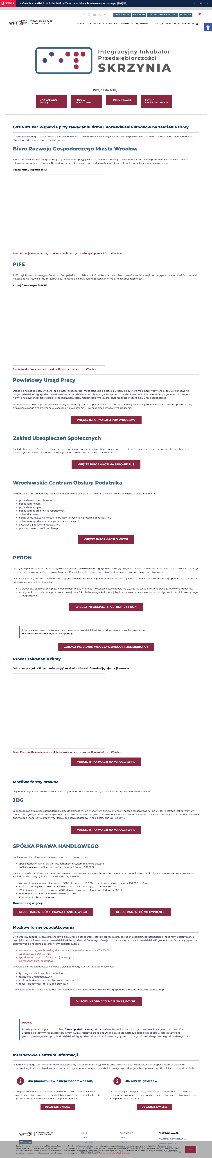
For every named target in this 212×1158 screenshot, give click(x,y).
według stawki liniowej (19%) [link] (35, 953)
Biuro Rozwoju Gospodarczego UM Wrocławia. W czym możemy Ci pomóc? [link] (58, 253)
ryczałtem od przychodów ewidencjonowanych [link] (46, 957)
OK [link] (190, 1150)
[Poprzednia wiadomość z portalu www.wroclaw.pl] (194, 3)
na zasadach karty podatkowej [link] (36, 960)
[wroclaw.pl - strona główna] (8, 3)
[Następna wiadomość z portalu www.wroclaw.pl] (207, 3)
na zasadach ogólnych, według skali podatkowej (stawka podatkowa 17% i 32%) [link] (64, 950)
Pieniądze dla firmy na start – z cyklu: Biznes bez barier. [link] (46, 369)
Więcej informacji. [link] (123, 1153)
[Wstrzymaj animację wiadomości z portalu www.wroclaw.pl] (201, 3)
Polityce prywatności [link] (107, 1153)
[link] (208, 27)
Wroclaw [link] (116, 253)
